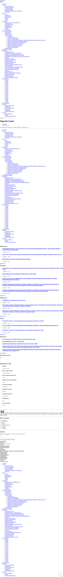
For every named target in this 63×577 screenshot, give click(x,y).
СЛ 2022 (6, 97)
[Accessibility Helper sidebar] (3, 441)
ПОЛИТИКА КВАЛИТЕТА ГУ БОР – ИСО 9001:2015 (13, 341)
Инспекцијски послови (9, 74)
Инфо (3, 13)
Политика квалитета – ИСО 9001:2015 (13, 53)
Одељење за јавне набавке (13, 39)
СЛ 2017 (6, 91)
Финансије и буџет (9, 61)
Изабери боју (2, 449)
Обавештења (8, 15)
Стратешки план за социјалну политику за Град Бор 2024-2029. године (18, 339)
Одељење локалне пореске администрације (16, 42)
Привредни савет (8, 27)
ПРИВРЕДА (4, 21)
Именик (6, 114)
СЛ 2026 (6, 102)
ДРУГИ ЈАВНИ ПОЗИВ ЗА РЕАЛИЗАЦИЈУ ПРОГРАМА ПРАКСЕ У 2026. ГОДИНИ (19, 273)
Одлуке (6, 19)
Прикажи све (2, 263)
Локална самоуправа (6, 30)
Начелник (7, 57)
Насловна (4, 3)
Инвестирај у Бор (8, 23)
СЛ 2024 (6, 99)
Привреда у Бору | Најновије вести (12, 22)
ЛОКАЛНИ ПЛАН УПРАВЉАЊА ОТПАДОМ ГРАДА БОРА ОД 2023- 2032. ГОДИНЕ (19, 343)
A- (0, 444)
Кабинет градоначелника (12, 47)
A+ (3, 444)
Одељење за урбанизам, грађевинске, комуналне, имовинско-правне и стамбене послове (26, 40)
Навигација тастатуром (4, 446)
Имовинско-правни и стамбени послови (13, 64)
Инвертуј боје (2, 456)
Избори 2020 (7, 110)
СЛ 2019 (6, 93)
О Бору (3, 5)
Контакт (4, 112)
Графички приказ (8, 48)
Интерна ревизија (8, 71)
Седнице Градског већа (10, 58)
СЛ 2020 (6, 95)
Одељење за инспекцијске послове (14, 44)
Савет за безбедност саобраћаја (12, 68)
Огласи (6, 20)
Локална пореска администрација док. (13, 72)
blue (10, 451)
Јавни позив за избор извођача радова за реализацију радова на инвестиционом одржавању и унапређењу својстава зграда (32, 254)
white (4, 451)
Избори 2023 (7, 106)
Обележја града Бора (9, 7)
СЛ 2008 (6, 81)
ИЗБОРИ (4, 104)
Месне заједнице (8, 113)
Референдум (7, 109)
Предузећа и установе (7, 49)
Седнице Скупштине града (10, 60)
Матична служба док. (9, 75)
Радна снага (7, 29)
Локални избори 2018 (9, 111)
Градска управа (8, 35)
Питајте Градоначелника (10, 116)
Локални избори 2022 (9, 107)
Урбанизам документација (10, 62)
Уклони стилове (3, 458)
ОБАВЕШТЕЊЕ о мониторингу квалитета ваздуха (13, 300)
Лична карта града (9, 6)
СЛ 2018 (6, 92)
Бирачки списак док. (9, 76)
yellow (20, 451)
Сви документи (3, 353)
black (1, 451)
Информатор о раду (9, 51)
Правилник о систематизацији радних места (14, 54)
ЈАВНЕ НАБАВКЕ (5, 103)
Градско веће (8, 33)
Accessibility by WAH (4, 461)
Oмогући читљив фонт (4, 447)
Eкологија (7, 70)
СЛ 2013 (6, 86)
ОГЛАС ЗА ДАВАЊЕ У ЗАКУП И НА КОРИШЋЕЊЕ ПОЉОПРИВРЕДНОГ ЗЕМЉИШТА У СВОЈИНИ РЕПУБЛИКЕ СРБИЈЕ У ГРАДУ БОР (30, 325)
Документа (4, 50)
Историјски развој (9, 9)
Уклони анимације (3, 457)
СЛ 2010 (6, 83)
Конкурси (7, 18)
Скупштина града (8, 34)
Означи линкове (3, 453)
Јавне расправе (8, 16)
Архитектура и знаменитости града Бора (13, 10)
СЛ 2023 (6, 98)
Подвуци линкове (3, 452)
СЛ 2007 (6, 79)
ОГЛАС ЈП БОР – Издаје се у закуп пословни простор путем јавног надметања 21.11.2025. (22, 330)
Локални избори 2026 (9, 105)
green (8, 451)
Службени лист (5, 78)
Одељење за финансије (12, 37)
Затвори (2, 442)
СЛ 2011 (6, 84)
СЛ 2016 (6, 90)
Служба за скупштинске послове (14, 46)
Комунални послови (9, 63)
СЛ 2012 (6, 85)
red (13, 451)
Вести (6, 14)
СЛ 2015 (6, 89)
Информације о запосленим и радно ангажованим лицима (17, 56)
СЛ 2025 (6, 100)
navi (23, 451)
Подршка (7, 28)
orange (16, 451)
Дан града (7, 12)
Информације (8, 26)
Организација (10, 36)
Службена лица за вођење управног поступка (14, 55)
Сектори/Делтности (9, 25)
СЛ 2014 (6, 88)
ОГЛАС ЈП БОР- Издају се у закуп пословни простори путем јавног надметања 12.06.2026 (22, 320)
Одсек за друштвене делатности (12, 69)
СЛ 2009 (6, 82)
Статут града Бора (9, 8)
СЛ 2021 (6, 96)
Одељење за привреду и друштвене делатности (17, 41)
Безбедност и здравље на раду (11, 77)
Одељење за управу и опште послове (15, 43)
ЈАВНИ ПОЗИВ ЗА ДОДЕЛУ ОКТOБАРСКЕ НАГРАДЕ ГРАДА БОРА (16, 259)
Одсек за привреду (9, 65)
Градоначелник (8, 32)
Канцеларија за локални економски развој (14, 67)
